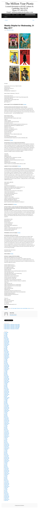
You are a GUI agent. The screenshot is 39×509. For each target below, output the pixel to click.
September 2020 (6, 397)
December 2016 (6, 444)
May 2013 (5, 490)
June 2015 (5, 463)
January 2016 (6, 456)
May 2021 (5, 396)
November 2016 (6, 445)
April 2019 (5, 415)
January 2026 (6, 339)
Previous (6, 20)
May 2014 (5, 477)
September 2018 (6, 423)
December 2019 (6, 407)
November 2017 (6, 434)
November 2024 (6, 354)
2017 (11, 308)
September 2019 (6, 410)
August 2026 (6, 332)
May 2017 (5, 440)
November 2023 (6, 366)
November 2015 (6, 458)
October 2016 (6, 446)
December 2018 (6, 420)
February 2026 (6, 338)
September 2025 (6, 344)
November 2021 (6, 392)
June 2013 (5, 489)
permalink (5, 309)
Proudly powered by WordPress (19, 505)
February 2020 (6, 405)
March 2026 (6, 337)
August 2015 (6, 461)
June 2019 (5, 413)
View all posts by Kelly (13, 315)
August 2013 (6, 487)
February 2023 (6, 376)
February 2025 (6, 351)
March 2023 (6, 375)
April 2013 (5, 491)
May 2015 (5, 465)
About (21, 14)
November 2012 (6, 497)
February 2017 (6, 443)
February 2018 (6, 430)
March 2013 (6, 492)
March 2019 (6, 416)
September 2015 (6, 460)
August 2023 (6, 369)
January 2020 (6, 406)
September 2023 (6, 368)
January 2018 (6, 431)
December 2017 (6, 432)
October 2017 (6, 435)
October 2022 (6, 380)
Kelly (12, 30)
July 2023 (5, 370)
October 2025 (6, 343)
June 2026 (5, 334)
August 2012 (6, 500)
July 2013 (5, 488)
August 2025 (6, 345)
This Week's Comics (20, 308)
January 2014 (6, 482)
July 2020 (5, 399)
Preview (24, 104)
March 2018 (6, 429)
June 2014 (5, 476)
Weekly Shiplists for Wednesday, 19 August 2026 (12, 325)
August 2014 (6, 474)
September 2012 (6, 499)
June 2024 (5, 360)
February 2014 (6, 481)
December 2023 (6, 365)
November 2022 (6, 379)
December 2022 (6, 378)
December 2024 (6, 353)
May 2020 (5, 401)
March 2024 (6, 363)
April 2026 (5, 336)
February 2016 (6, 455)
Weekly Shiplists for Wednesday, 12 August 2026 (12, 326)
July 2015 (5, 462)
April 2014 (5, 478)
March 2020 (6, 404)
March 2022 (6, 388)
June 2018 (5, 426)
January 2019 (6, 419)
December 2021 (6, 391)
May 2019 (5, 414)
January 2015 (6, 469)
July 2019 (5, 412)
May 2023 (5, 373)
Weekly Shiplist (25, 308)
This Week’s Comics (8, 14)
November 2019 (6, 408)
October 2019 (6, 409)
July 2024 (5, 359)
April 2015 (5, 466)
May (13, 308)
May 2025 (5, 348)
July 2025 (5, 346)
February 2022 (6, 389)
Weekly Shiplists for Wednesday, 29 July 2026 (11, 328)
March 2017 (6, 442)
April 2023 (5, 374)
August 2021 (6, 395)
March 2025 (6, 350)
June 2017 (5, 439)
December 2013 (6, 483)
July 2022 (5, 383)
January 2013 (6, 494)
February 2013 (6, 493)
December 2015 (6, 457)
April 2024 (5, 362)
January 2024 (6, 364)
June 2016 (5, 451)
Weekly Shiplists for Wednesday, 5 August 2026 (11, 327)
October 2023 (6, 367)
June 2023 (5, 372)
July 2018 (5, 425)
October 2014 (6, 472)
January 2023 (6, 377)
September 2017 (6, 436)
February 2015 (6, 468)
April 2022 (5, 386)
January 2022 (6, 390)
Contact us (17, 14)
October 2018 (6, 422)
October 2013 (6, 485)
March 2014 (6, 479)
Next (34, 20)
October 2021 (6, 393)
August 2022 (6, 382)
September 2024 (6, 357)
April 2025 (5, 349)
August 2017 (6, 437)
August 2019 (6, 411)
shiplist (15, 308)
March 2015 (6, 467)
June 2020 (5, 400)
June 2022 (5, 384)
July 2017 (5, 438)
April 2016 (5, 453)
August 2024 (6, 358)
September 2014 (6, 473)
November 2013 (6, 484)
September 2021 (6, 394)
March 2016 (6, 454)
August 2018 (6, 424)
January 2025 (6, 352)
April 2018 (5, 428)
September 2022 (6, 381)
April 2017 (5, 441)
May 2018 (5, 427)
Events (13, 14)
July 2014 (5, 475)
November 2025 (6, 342)
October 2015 (6, 459)
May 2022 (5, 385)
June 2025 (5, 347)
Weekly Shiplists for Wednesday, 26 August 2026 (12, 324)
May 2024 (5, 361)
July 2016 (5, 450)
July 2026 (5, 333)
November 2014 (6, 471)
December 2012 (6, 496)
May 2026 (5, 335)
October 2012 (6, 498)
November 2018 (6, 421)
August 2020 (6, 398)
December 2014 (6, 470)
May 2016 (5, 452)
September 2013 (6, 486)
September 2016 (6, 447)
